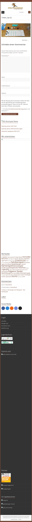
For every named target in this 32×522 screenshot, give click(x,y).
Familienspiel (17, 262)
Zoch (23, 276)
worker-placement (6, 276)
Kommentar (5, 56)
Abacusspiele (11, 257)
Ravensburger (6, 273)
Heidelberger (16, 264)
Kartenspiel (7, 265)
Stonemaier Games (19, 275)
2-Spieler (4, 257)
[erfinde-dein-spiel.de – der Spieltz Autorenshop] (6, 507)
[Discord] (16, 308)
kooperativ (14, 267)
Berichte (4, 258)
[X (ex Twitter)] (20, 308)
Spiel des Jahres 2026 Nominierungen (11, 129)
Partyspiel (4, 271)
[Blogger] (11, 308)
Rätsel (18, 273)
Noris (26, 269)
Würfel (14, 276)
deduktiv (27, 259)
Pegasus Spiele (15, 271)
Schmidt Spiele (25, 273)
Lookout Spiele (15, 269)
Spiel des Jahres (9, 275)
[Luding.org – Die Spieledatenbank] (4, 500)
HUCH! (23, 264)
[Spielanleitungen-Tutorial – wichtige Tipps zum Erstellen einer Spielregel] (8, 504)
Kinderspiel (5, 268)
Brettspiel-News (12, 121)
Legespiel (5, 269)
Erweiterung (20, 260)
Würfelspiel (19, 276)
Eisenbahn (10, 260)
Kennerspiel (18, 266)
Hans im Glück (6, 264)
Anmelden (3, 321)
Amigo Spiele (18, 257)
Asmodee (26, 256)
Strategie (28, 275)
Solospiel (3, 274)
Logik (10, 269)
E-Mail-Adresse (5, 86)
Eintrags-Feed (4, 323)
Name (3, 77)
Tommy (3, 290)
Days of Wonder (14, 258)
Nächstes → (25, 40)
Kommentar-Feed (5, 325)
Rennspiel (13, 273)
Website (3, 93)
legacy (27, 268)
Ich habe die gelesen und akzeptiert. (15, 110)
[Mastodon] (7, 308)
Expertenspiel (7, 262)
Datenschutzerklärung (16, 109)
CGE (9, 258)
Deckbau (21, 259)
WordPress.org (5, 328)
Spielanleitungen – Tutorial (16, 519)
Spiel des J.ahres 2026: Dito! (9, 126)
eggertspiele (4, 260)
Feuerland (27, 262)
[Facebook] (3, 308)
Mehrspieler (22, 269)
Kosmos (22, 267)
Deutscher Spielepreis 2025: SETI (10, 131)
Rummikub (9, 285)
